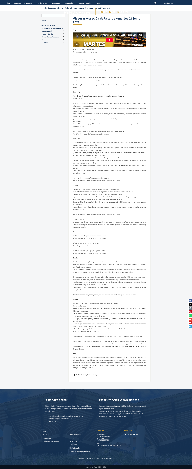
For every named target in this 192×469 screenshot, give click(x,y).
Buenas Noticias (85, 3)
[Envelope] (190, 319)
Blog (98, 3)
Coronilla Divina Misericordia (80, 451)
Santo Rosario (75, 448)
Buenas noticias (75, 434)
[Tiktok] (190, 308)
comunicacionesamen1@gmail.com (109, 445)
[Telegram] (190, 326)
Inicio (8, 3)
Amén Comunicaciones (50, 441)
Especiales (69, 3)
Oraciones (56, 3)
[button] (155, 3)
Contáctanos (46, 438)
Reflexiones (42, 3)
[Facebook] (190, 300)
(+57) (99, 436)
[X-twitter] (190, 304)
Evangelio (28, 3)
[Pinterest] (190, 311)
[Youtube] (190, 322)
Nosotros (17, 3)
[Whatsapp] (190, 315)
